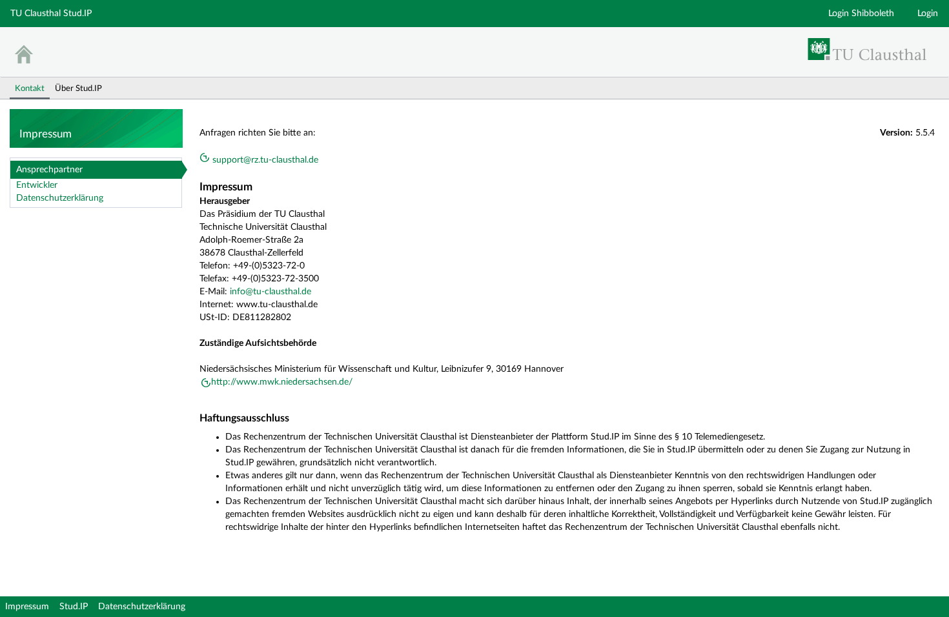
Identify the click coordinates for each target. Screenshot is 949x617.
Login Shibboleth (861, 13)
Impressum (27, 606)
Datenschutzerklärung (59, 198)
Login (927, 13)
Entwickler (36, 185)
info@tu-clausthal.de (270, 291)
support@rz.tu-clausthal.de (264, 160)
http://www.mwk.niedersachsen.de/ (281, 382)
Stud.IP (73, 606)
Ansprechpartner (49, 169)
